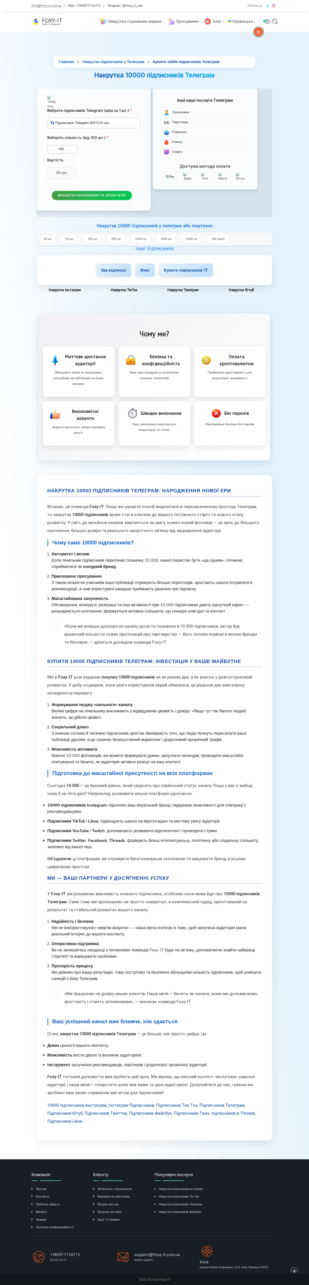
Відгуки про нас (108, 1204)
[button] (92, 195)
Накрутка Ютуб (241, 289)
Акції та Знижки (109, 1220)
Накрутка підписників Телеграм (180, 1204)
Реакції (176, 142)
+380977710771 (65, 1254)
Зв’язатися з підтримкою (115, 1189)
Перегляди (179, 122)
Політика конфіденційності (54, 1227)
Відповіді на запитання (113, 1196)
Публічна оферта (47, 1204)
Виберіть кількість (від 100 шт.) (76, 137)
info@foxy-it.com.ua (46, 5)
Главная (66, 62)
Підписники (180, 112)
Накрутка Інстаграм (65, 289)
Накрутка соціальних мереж (133, 21)
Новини (41, 1220)
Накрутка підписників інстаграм (181, 1189)
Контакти (42, 1196)
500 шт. (116, 239)
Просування (186, 21)
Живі (145, 270)
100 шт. (93, 239)
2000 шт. (166, 239)
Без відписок (113, 270)
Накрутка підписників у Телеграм (113, 62)
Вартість (55, 160)
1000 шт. (141, 239)
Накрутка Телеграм (183, 289)
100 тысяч (217, 239)
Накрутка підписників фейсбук (180, 1212)
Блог (216, 21)
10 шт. (48, 239)
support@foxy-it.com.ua (157, 1254)
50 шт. (70, 239)
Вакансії (41, 1212)
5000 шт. (192, 239)
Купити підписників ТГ (186, 270)
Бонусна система (109, 1212)
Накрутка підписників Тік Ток (179, 1196)
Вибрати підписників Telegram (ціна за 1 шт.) (88, 110)
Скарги (176, 152)
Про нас (41, 1189)
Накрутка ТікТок (124, 289)
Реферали (178, 132)
